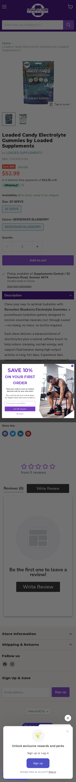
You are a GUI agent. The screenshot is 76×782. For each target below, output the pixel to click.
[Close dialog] (72, 366)
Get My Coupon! (20, 409)
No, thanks (19, 414)
